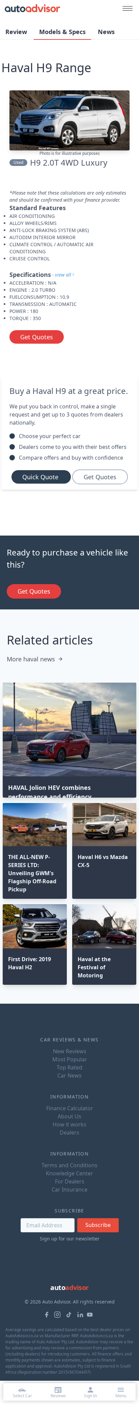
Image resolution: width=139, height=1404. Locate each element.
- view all (61, 274)
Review (16, 32)
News (106, 32)
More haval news (31, 659)
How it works (69, 1124)
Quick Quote (41, 477)
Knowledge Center (69, 1173)
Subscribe (98, 1225)
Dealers (69, 1132)
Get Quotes (36, 337)
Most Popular (69, 1059)
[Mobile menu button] (126, 8)
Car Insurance (69, 1189)
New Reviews (69, 1051)
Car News (69, 1075)
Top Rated (69, 1067)
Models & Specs (62, 32)
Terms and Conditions (69, 1165)
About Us (69, 1116)
